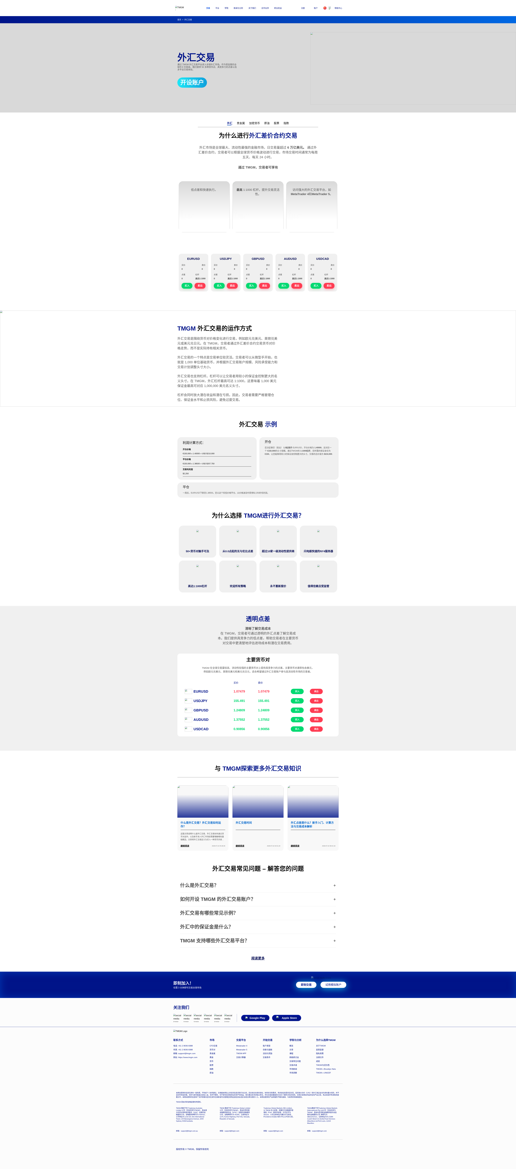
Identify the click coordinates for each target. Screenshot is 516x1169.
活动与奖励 (267, 1053)
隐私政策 (320, 1053)
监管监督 (320, 1050)
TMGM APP (241, 1053)
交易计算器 (241, 1057)
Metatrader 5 (241, 1050)
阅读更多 (258, 958)
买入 (297, 691)
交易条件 (266, 1057)
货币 (211, 1061)
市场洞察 (293, 1073)
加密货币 (254, 123)
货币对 (212, 1050)
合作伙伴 (265, 8)
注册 (303, 8)
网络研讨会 (294, 1057)
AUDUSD (290, 258)
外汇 (229, 123)
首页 (179, 20)
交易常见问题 (295, 1061)
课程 (291, 1053)
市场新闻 (293, 1069)
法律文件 (320, 1057)
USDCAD (322, 258)
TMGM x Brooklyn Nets (326, 1069)
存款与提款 (267, 1050)
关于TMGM (321, 1046)
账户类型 (266, 1046)
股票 (276, 123)
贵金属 (241, 123)
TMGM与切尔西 (322, 1065)
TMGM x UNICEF (323, 1073)
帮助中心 (338, 8)
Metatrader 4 (241, 1046)
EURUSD (193, 258)
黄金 (211, 1057)
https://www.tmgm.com (187, 1057)
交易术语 (293, 1065)
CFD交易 (213, 1046)
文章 (291, 1050)
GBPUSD (258, 258)
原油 (267, 123)
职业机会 (278, 8)
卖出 (316, 691)
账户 (316, 8)
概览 (291, 1046)
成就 (318, 1061)
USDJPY (226, 258)
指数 (286, 123)
